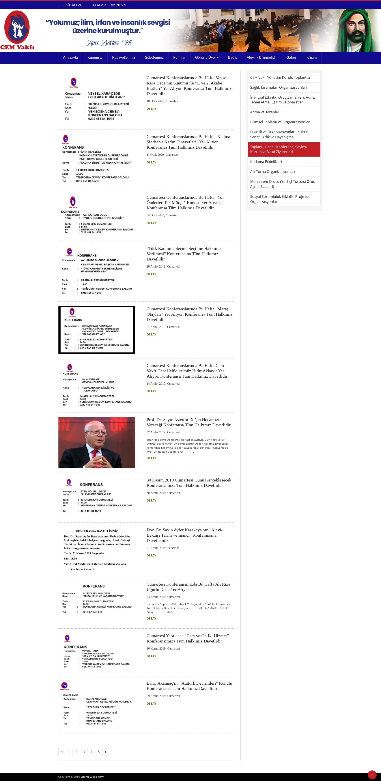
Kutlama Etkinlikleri (266, 161)
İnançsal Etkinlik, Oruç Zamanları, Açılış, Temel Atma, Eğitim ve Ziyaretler (282, 100)
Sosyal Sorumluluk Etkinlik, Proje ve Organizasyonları (279, 199)
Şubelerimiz (154, 57)
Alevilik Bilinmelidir (262, 57)
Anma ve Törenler (264, 112)
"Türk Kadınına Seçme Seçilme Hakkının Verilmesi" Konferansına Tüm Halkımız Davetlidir (184, 253)
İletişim (311, 57)
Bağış (232, 57)
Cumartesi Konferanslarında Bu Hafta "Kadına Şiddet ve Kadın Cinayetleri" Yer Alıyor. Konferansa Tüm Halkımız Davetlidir (188, 142)
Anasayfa (70, 57)
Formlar (179, 57)
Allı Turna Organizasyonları (272, 171)
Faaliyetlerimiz (123, 57)
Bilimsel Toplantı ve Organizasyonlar (280, 122)
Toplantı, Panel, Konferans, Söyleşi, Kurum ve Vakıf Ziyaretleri (279, 149)
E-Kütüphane (73, 5)
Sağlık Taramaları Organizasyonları (278, 87)
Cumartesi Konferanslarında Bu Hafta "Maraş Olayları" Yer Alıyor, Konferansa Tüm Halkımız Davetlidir (190, 314)
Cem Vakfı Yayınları (109, 5)
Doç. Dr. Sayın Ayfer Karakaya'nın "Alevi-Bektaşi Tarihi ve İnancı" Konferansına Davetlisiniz (185, 535)
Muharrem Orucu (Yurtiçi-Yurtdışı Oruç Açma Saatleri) (282, 184)
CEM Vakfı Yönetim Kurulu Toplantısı (280, 77)
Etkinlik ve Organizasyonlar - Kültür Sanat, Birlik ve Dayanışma (279, 134)
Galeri (291, 57)
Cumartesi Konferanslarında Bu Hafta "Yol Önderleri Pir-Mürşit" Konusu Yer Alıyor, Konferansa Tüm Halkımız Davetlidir (185, 202)
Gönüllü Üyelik (206, 57)
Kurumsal (95, 57)
